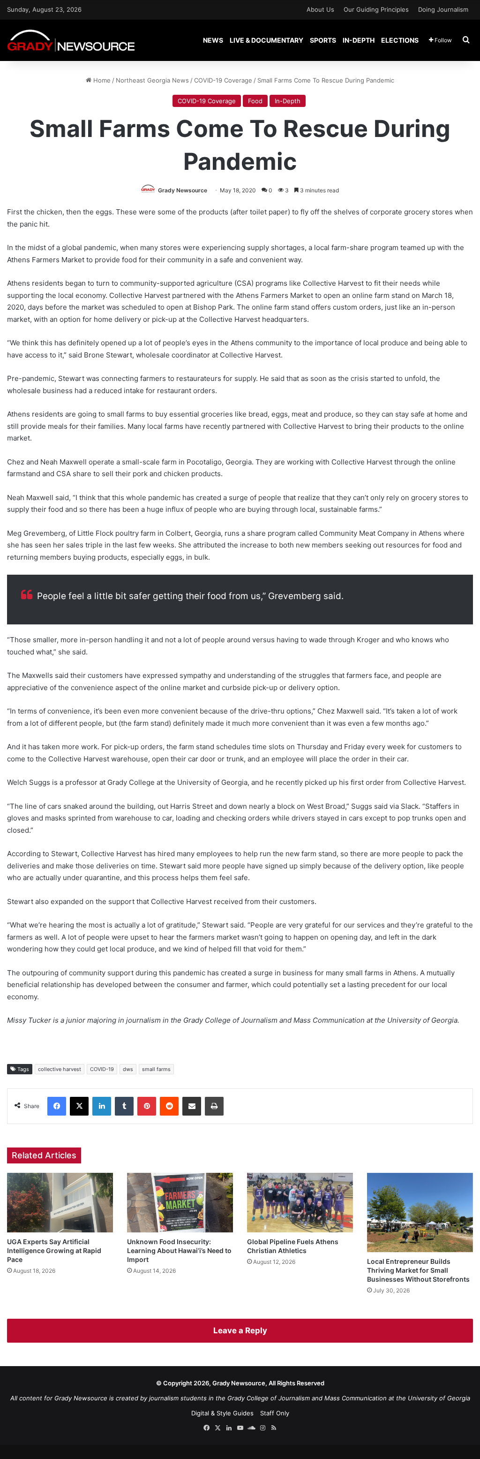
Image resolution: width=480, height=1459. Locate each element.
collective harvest (59, 1069)
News (213, 40)
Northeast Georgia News (152, 80)
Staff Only (274, 1413)
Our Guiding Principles (376, 9)
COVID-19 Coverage (223, 80)
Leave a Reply (240, 1330)
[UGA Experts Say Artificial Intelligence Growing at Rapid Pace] (60, 1202)
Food (255, 101)
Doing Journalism (443, 9)
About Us (320, 9)
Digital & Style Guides (222, 1413)
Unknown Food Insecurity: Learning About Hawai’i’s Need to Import (179, 1250)
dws (128, 1069)
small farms (156, 1069)
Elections (400, 40)
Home (101, 80)
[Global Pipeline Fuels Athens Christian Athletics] (300, 1202)
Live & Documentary (266, 40)
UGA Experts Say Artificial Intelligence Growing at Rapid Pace (54, 1250)
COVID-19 (102, 1069)
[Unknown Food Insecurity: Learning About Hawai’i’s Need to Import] (180, 1202)
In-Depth (359, 40)
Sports (323, 40)
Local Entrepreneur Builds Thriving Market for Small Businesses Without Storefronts (418, 1270)
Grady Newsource (182, 190)
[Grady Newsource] (71, 40)
